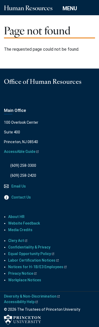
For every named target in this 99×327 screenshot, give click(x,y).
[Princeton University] (22, 319)
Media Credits (20, 230)
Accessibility (19, 302)
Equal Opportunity (29, 254)
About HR (16, 217)
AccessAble (19, 151)
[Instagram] (7, 98)
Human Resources (28, 7)
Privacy (20, 273)
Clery (16, 240)
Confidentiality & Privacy (29, 247)
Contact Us (21, 197)
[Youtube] (14, 98)
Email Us (18, 186)
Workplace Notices (24, 280)
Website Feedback (24, 223)
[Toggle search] (91, 8)
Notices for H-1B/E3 (35, 267)
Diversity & (30, 296)
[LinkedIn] (21, 98)
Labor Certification (31, 260)
